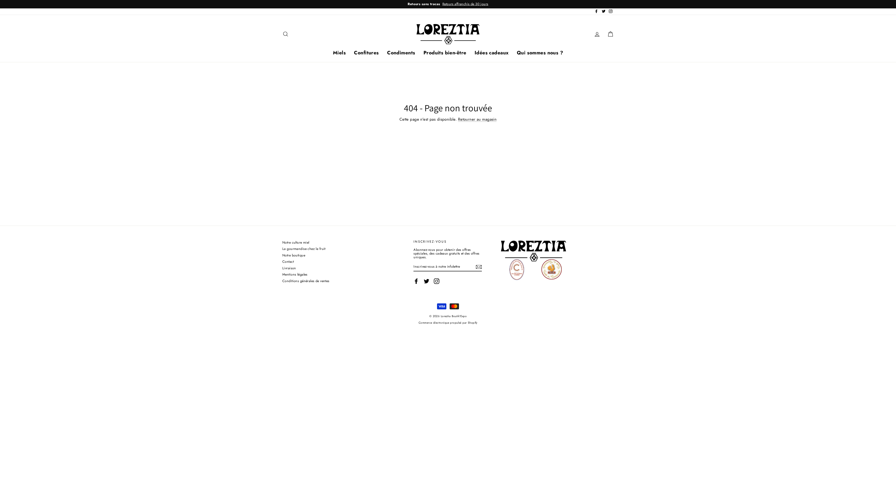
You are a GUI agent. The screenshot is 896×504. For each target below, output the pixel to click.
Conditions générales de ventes (305, 281)
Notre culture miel (295, 242)
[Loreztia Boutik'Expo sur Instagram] (436, 281)
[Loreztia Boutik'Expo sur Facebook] (416, 281)
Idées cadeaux (492, 52)
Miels (339, 52)
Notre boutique (293, 255)
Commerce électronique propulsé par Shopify (448, 323)
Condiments (401, 52)
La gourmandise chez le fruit (304, 248)
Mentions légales (295, 274)
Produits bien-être (445, 52)
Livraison (289, 268)
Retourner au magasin (477, 119)
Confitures (366, 52)
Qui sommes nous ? (540, 52)
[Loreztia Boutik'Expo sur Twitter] (426, 281)
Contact (288, 261)
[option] (448, 4)
